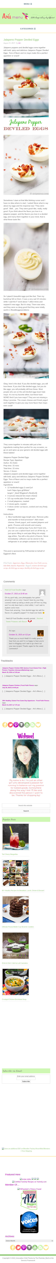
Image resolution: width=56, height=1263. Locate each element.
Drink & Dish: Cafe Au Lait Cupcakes (15, 963)
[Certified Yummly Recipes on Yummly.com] (29, 1182)
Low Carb (37, 563)
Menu (27, 4)
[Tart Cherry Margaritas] (15, 837)
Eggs (23, 563)
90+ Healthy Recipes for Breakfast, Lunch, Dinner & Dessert (23, 890)
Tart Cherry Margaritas (10, 854)
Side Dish (7, 565)
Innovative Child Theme (24, 1258)
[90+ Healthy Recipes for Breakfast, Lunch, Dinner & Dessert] (23, 873)
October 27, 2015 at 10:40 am (16, 594)
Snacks (13, 565)
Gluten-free (30, 563)
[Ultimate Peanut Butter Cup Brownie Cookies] (18, 910)
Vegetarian (20, 565)
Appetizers (16, 563)
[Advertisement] (28, 1036)
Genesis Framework (28, 1260)
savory (44, 563)
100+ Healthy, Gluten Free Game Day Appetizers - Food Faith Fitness (25, 700)
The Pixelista (40, 1258)
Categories (26, 29)
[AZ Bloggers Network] (29, 1209)
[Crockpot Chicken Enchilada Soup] (15, 982)
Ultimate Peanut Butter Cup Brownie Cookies (18, 927)
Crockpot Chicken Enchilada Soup (14, 999)
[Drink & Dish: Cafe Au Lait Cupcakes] (15, 946)
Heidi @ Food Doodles (13, 590)
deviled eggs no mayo (16, 568)
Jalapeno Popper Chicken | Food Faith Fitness (18, 685)
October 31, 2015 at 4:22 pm (20, 635)
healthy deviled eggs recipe (34, 568)
